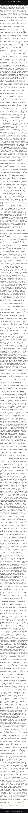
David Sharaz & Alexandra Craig (8, 805)
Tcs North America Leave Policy (18, 807)
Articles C (2, 808)
